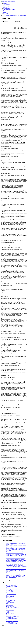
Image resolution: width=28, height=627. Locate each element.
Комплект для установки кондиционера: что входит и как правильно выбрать (16, 573)
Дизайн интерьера (10, 596)
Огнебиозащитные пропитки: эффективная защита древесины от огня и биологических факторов (16, 555)
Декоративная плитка (11, 594)
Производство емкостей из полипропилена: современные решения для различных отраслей (16, 570)
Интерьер (5, 10)
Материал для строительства (13, 15)
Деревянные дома (10, 595)
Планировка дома (10, 610)
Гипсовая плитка (10, 591)
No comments (23, 15)
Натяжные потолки (10, 608)
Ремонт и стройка (10, 613)
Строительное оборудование (12, 616)
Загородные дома (10, 598)
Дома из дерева (9, 597)
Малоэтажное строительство (10, 625)
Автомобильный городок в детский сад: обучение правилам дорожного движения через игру (15, 549)
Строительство (6, 4)
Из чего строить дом (10, 600)
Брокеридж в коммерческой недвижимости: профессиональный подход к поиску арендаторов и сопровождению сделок (16, 561)
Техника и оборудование (9, 9)
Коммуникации (6, 8)
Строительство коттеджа (11, 618)
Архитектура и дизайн (11, 585)
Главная (5, 3)
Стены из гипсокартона (11, 614)
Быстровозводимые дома (12, 586)
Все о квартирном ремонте (12, 589)
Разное (4, 12)
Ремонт (5, 7)
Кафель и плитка (10, 603)
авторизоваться (4, 537)
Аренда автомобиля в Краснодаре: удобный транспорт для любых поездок (16, 546)
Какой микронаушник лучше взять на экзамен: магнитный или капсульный (14, 565)
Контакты (5, 13)
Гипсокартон (9, 592)
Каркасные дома (10, 602)
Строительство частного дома (13, 619)
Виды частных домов (11, 587)
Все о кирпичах (9, 590)
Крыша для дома (10, 606)
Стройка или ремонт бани (12, 621)
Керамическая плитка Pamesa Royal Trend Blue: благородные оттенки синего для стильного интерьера (15, 576)
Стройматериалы (7, 5)
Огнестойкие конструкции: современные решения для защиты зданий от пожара (15, 558)
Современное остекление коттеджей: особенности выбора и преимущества (14, 552)
